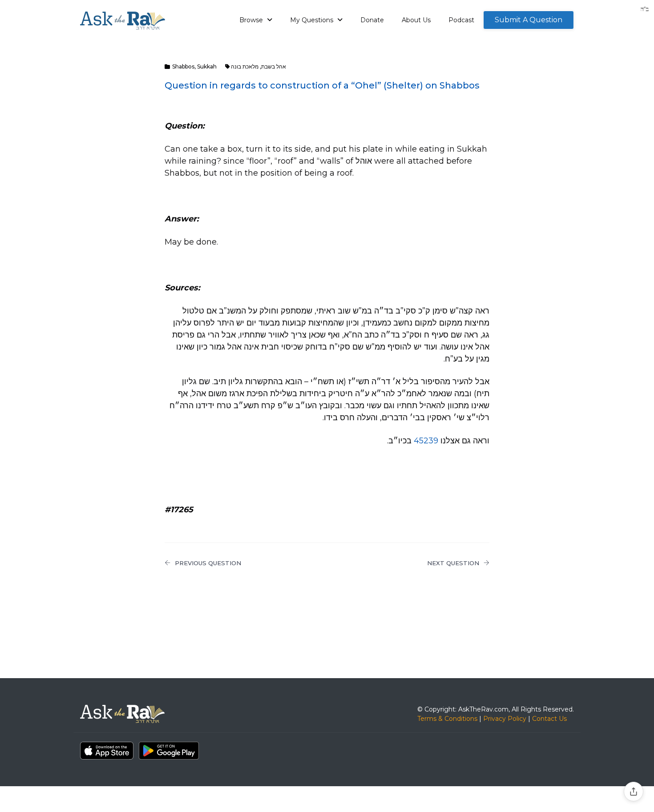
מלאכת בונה (244, 66)
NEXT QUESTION (453, 563)
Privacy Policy (504, 719)
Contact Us (549, 719)
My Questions (312, 20)
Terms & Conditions (447, 719)
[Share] (633, 791)
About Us (416, 20)
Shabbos (183, 66)
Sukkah (207, 66)
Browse (252, 20)
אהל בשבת (273, 66)
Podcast (461, 20)
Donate (372, 20)
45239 (426, 441)
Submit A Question (528, 20)
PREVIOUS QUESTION (208, 563)
